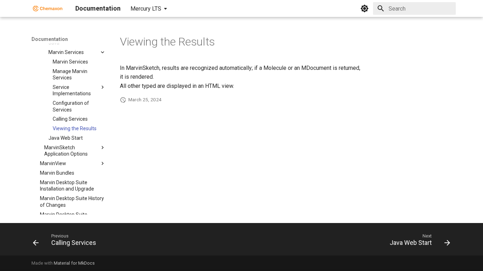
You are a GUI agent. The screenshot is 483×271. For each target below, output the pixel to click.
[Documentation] (48, 8)
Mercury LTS (145, 8)
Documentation (49, 39)
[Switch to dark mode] (364, 8)
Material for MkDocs (74, 263)
